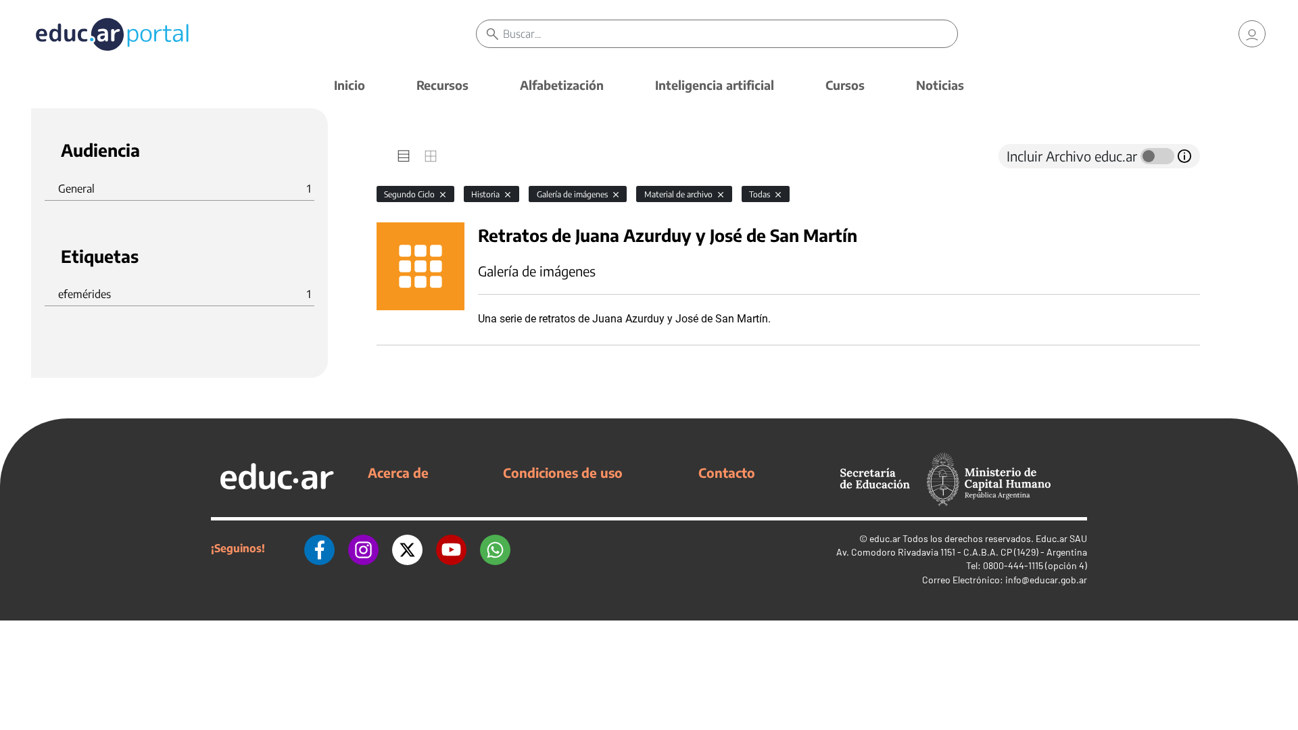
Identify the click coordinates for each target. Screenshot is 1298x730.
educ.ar (884, 538)
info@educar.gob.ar (1046, 579)
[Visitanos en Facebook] (319, 548)
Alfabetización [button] (562, 85)
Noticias (940, 85)
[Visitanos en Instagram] (363, 548)
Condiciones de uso (563, 472)
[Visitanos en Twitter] (407, 548)
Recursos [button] (442, 85)
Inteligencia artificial (714, 85)
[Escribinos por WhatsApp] (495, 548)
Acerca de (398, 472)
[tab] (403, 156)
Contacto (726, 472)
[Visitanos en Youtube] (451, 548)
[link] (1252, 33)
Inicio (349, 85)
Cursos (845, 85)
